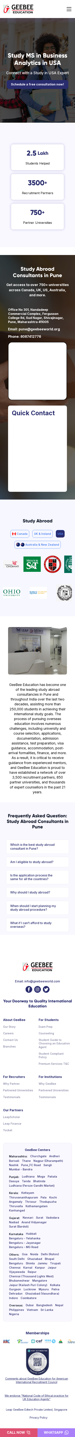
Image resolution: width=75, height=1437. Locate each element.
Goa (25, 1254)
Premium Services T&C (54, 1063)
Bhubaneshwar (19, 1280)
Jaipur (52, 1267)
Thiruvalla (16, 1206)
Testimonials (11, 1097)
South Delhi (17, 1259)
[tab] (19, 534)
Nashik (13, 1165)
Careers (8, 1033)
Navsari (28, 1217)
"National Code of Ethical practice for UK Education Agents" (44, 1397)
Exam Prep (45, 1026)
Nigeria (14, 1314)
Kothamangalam (37, 1206)
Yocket (7, 1130)
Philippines (16, 1310)
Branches (9, 1046)
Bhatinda (39, 1181)
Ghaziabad (34, 1259)
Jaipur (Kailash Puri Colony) (28, 1285)
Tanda (26, 1181)
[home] (18, 9)
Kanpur (40, 1267)
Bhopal (49, 1259)
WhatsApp (53, 1432)
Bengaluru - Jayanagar (25, 1242)
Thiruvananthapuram (23, 1197)
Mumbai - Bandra (20, 1169)
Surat (39, 1217)
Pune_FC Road (31, 1165)
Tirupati (55, 1263)
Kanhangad (17, 1210)
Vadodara (52, 1217)
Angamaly (15, 1201)
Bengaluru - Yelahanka (24, 1238)
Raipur (32, 1272)
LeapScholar (11, 1117)
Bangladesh (44, 1305)
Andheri (54, 1156)
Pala (44, 1197)
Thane (26, 1161)
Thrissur (31, 1201)
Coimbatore (29, 1298)
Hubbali (31, 1233)
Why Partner (11, 1083)
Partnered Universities (18, 1090)
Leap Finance (12, 1123)
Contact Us (10, 1040)
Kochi (53, 1197)
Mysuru (44, 1289)
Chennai (15, 1267)
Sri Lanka (47, 1310)
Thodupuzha (48, 1201)
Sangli (47, 1165)
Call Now (16, 1432)
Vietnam (32, 1310)
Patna (55, 1289)
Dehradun (15, 1293)
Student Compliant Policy (51, 1055)
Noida (34, 1254)
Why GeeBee (47, 1083)
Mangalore (39, 1280)
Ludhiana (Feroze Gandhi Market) (32, 1185)
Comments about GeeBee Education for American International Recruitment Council (36, 1380)
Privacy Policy (39, 1417)
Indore (13, 1298)
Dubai (30, 1305)
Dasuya (14, 1181)
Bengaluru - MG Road (23, 1247)
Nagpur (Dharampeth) (48, 1161)
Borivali (14, 1161)
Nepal (59, 1305)
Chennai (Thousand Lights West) (31, 1276)
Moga (41, 1176)
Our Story (9, 1026)
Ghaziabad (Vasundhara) (42, 1293)
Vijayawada (17, 1272)
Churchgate (38, 1156)
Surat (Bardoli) (19, 1226)
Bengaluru (16, 1263)
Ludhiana (28, 1176)
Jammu (42, 1263)
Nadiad (14, 1222)
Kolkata (55, 1285)
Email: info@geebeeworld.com (37, 981)
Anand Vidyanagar (34, 1222)
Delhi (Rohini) (50, 1254)
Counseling (46, 1033)
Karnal (27, 1267)
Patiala (52, 1176)
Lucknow (30, 1289)
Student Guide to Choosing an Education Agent (54, 1043)
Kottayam (27, 1192)
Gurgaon (15, 1289)
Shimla (30, 1263)
